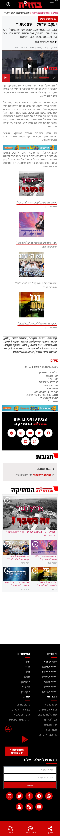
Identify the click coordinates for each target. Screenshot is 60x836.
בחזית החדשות (49, 667)
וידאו (28, 662)
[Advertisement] (30, 618)
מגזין (28, 667)
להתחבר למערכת (42, 475)
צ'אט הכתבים (30, 832)
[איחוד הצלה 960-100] (30, 149)
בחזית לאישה (50, 682)
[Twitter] (19, 796)
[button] (52, 4)
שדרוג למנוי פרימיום (47, 714)
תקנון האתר (51, 729)
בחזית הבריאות (49, 672)
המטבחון (25, 682)
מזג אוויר (26, 687)
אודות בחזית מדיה (48, 734)
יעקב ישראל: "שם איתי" (36, 24)
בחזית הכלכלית (49, 677)
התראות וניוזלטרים (48, 709)
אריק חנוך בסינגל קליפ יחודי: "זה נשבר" (36, 202)
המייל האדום (50, 719)
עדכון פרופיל (51, 704)
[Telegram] (39, 796)
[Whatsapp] (49, 796)
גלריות (27, 677)
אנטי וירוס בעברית (21, 714)
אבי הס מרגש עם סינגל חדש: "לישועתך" (36, 243)
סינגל (37, 42)
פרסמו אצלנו (50, 724)
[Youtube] (39, 807)
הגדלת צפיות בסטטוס (19, 719)
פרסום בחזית (23, 704)
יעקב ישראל (44, 42)
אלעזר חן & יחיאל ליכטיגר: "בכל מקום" (37, 323)
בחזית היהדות (50, 687)
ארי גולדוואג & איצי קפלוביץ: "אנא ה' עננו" (35, 283)
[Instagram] (9, 796)
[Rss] (29, 807)
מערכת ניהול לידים (21, 709)
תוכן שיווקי (25, 692)
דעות (27, 672)
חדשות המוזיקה (40, 13)
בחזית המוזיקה (49, 692)
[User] (19, 807)
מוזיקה (54, 13)
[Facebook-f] (29, 796)
